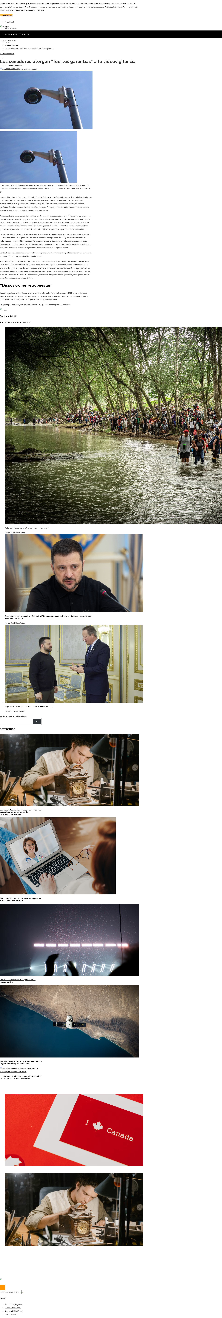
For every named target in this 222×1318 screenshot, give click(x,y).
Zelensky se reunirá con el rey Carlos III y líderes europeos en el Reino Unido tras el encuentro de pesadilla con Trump (48, 617)
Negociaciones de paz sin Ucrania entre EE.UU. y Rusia (28, 706)
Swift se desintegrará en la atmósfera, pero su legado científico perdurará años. (21, 1062)
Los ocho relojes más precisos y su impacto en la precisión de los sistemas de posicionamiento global (20, 812)
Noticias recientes (7, 53)
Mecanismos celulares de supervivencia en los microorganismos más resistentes (20, 1077)
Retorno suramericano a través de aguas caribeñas (27, 528)
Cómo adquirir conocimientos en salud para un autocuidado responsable (20, 899)
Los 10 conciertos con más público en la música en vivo (17, 981)
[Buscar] (37, 721)
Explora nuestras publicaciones (13, 716)
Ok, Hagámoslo (6, 15)
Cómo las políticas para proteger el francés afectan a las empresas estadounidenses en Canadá (47, 1170)
